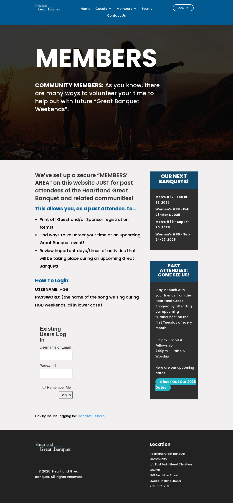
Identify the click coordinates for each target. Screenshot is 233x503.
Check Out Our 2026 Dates (175, 384)
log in (183, 7)
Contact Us (116, 16)
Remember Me (59, 387)
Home (85, 9)
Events (147, 9)
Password (48, 366)
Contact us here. (91, 416)
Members (124, 9)
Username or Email (55, 347)
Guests (101, 9)
